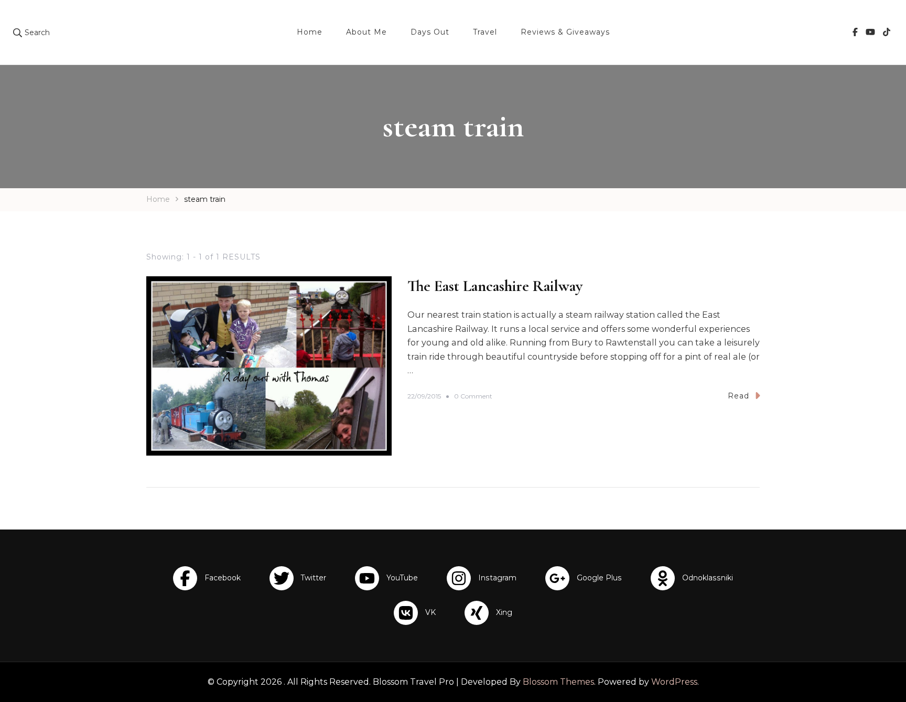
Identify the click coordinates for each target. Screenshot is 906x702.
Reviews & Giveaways (565, 32)
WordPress (674, 682)
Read (738, 396)
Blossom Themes (558, 682)
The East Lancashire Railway (495, 286)
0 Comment (473, 397)
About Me (366, 32)
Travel (485, 32)
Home (309, 32)
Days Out (430, 32)
